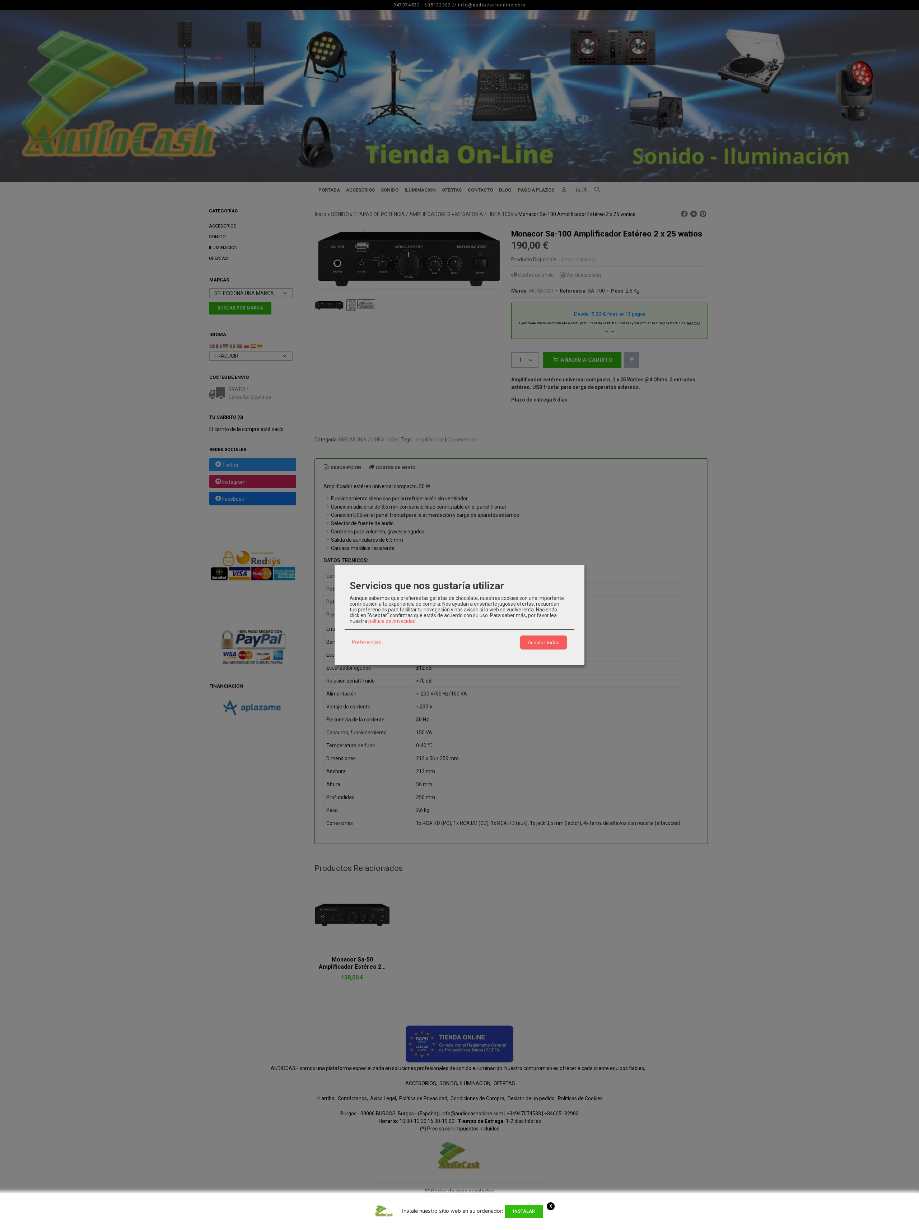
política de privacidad (392, 621)
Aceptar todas (543, 642)
